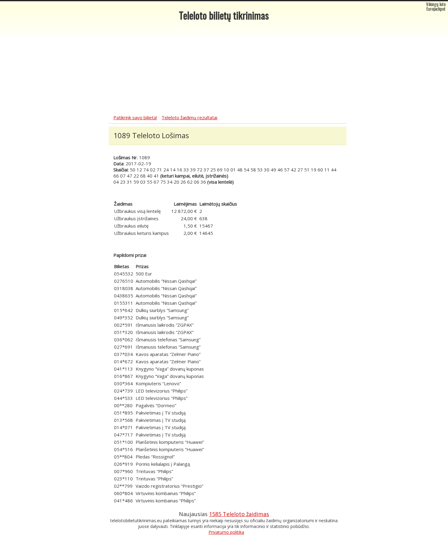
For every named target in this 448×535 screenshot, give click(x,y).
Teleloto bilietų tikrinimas (224, 16)
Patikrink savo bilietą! (135, 117)
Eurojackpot (436, 9)
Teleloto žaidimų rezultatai (189, 117)
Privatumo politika (226, 532)
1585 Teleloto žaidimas (239, 514)
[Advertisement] (224, 68)
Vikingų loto (436, 4)
